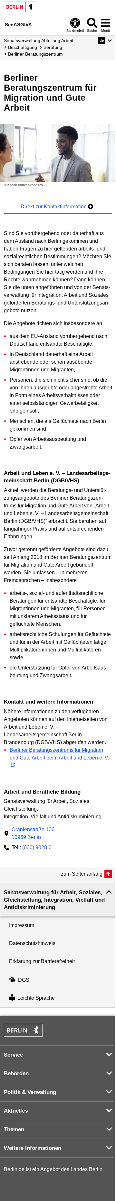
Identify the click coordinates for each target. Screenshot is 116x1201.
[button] (105, 40)
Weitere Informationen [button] (32, 1148)
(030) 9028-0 (37, 847)
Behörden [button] (16, 1073)
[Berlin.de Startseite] (20, 7)
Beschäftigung (22, 47)
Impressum (21, 925)
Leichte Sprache (36, 998)
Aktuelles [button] (16, 1111)
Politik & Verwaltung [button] (30, 1092)
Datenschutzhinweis (32, 943)
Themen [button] (14, 1129)
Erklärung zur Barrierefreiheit (42, 961)
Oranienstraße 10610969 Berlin (33, 833)
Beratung (53, 47)
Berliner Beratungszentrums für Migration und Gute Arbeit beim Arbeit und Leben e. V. (59, 753)
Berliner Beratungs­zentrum (35, 54)
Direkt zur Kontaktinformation (54, 206)
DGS (23, 980)
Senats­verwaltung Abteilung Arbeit (38, 40)
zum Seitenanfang (81, 874)
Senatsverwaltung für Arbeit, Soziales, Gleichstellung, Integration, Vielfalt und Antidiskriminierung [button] (54, 899)
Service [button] (13, 1055)
